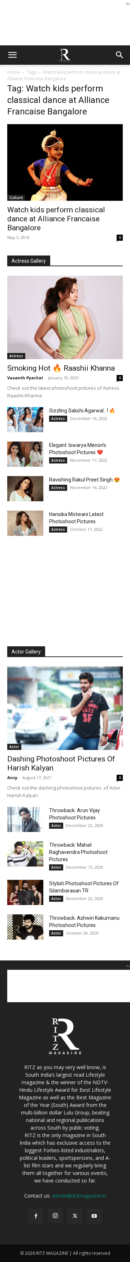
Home (13, 72)
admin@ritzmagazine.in (79, 1195)
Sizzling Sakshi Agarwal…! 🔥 (82, 410)
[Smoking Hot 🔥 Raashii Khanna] (65, 317)
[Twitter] (75, 1216)
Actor (14, 746)
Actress (16, 355)
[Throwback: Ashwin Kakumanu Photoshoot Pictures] (25, 927)
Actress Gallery (29, 261)
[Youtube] (94, 1216)
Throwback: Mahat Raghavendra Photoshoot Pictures (78, 852)
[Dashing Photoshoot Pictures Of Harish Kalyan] (65, 708)
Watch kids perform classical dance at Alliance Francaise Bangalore (56, 218)
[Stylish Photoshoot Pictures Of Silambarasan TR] (25, 892)
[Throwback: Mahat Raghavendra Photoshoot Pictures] (25, 854)
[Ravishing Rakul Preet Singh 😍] (25, 488)
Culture (16, 197)
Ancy (12, 777)
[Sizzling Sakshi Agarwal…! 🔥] (25, 419)
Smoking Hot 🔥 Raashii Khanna (61, 368)
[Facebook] (36, 1216)
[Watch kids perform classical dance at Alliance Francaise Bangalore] (65, 162)
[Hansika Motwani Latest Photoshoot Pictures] (25, 523)
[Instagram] (55, 1216)
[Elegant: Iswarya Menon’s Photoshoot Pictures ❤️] (25, 454)
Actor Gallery (26, 652)
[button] (12, 55)
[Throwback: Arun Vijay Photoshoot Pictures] (25, 819)
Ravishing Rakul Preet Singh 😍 (84, 480)
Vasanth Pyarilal (25, 377)
